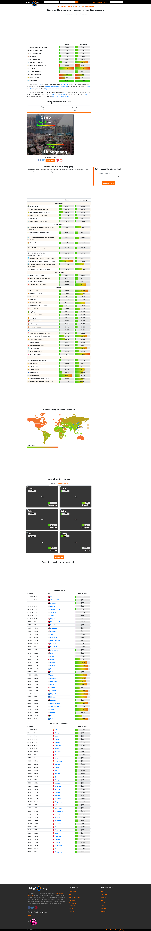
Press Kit (30, 916)
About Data (109, 930)
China (76, 7)
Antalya (103, 897)
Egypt (70, 7)
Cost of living (97, 2)
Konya (103, 900)
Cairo (82, 7)
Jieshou (103, 906)
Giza (70, 894)
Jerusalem (104, 894)
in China (85, 94)
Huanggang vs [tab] (63, 484)
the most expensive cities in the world (56, 87)
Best (105, 2)
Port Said (72, 900)
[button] (39, 160)
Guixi (103, 903)
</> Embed (50, 160)
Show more (59, 557)
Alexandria (72, 892)
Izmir (102, 892)
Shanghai (72, 906)
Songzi (103, 909)
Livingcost (83, 14)
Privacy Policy (119, 930)
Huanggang (90, 7)
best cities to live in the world (61, 96)
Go (77, 2)
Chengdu (72, 911)
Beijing (71, 909)
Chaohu (103, 911)
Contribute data (108, 183)
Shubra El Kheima (74, 897)
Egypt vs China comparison (53, 89)
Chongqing (72, 903)
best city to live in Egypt (58, 94)
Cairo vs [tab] (52, 484)
